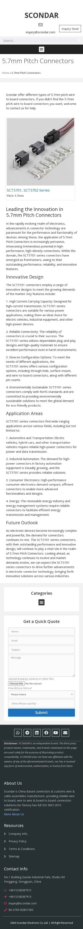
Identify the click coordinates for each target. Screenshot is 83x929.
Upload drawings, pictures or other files (31, 679)
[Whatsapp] (18, 733)
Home (5, 73)
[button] (42, 15)
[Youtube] (56, 733)
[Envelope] (65, 733)
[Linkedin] (37, 733)
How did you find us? (20, 688)
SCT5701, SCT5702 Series (28, 190)
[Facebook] (46, 733)
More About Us (14, 814)
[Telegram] (27, 733)
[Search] (79, 41)
